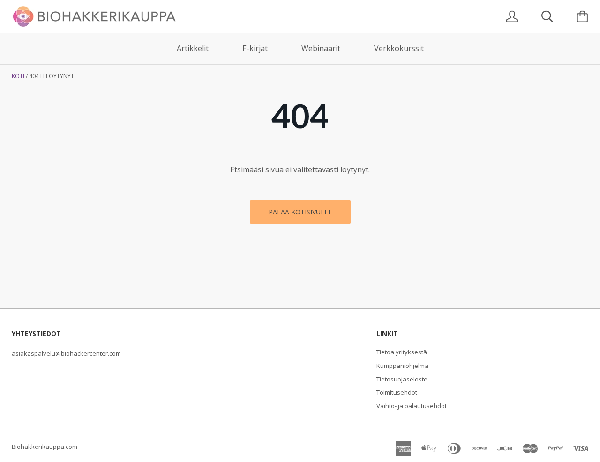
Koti (18, 76)
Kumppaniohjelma (402, 365)
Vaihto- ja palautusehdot (411, 406)
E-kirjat (255, 48)
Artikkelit (193, 48)
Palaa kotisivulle (300, 211)
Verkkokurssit (399, 48)
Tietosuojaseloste (402, 379)
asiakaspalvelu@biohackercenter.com (66, 353)
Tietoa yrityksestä (401, 352)
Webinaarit (320, 48)
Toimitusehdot (396, 392)
